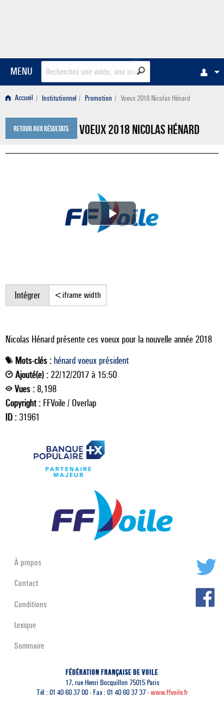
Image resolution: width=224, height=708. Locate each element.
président (114, 360)
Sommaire (29, 645)
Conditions (30, 604)
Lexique (25, 625)
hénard (65, 360)
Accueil (23, 98)
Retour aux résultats (41, 129)
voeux (87, 360)
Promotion (98, 98)
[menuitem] (207, 72)
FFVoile (167, 27)
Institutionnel (59, 98)
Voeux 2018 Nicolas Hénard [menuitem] (155, 98)
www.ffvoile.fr (169, 692)
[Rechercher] (141, 70)
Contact (26, 583)
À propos (27, 562)
